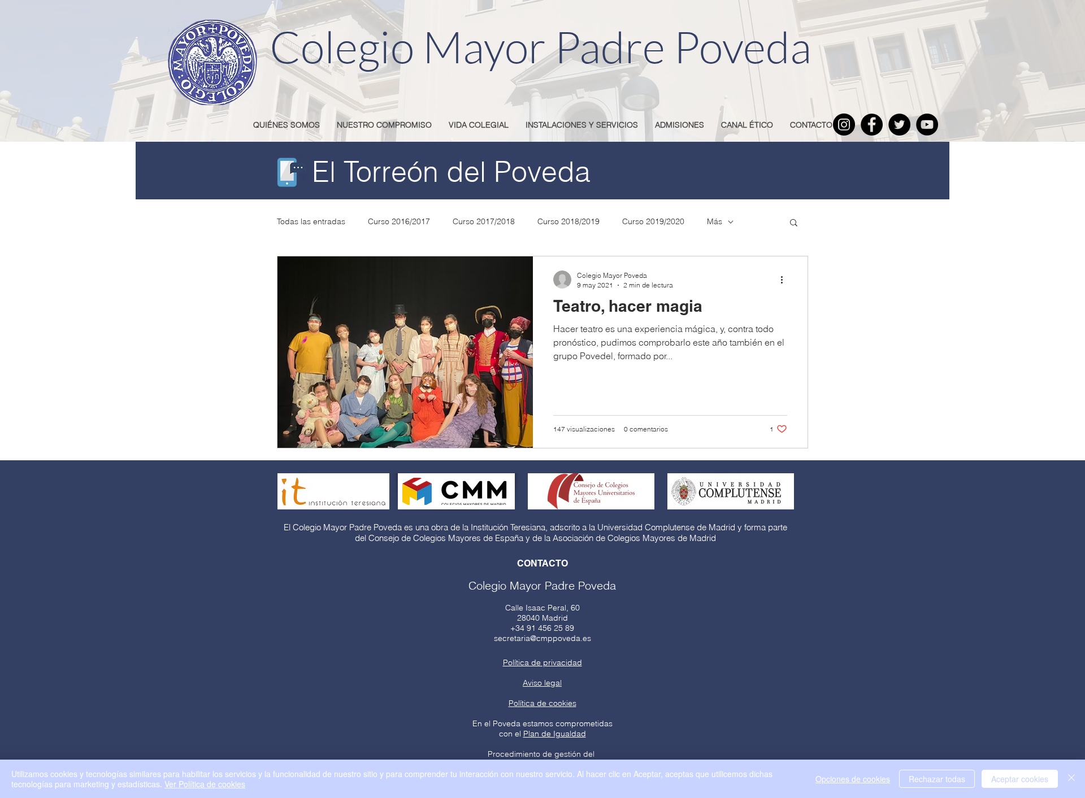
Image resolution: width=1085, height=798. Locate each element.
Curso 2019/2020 (653, 221)
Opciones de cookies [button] (852, 778)
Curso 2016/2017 (399, 221)
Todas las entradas (311, 221)
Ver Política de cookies (204, 784)
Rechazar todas (937, 778)
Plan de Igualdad (554, 734)
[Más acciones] (785, 279)
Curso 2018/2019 (568, 221)
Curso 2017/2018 (484, 221)
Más (714, 221)
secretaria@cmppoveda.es (542, 638)
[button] (793, 223)
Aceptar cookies (1019, 778)
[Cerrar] (1071, 779)
